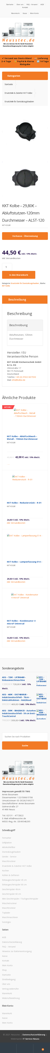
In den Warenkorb (18, 274)
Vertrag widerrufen (10, 988)
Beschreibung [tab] (17, 299)
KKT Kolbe (6, 286)
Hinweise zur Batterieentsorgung (17, 951)
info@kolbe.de (18, 379)
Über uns (20, 4)
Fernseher (6, 837)
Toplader (6, 912)
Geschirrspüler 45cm (11, 889)
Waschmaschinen (10, 917)
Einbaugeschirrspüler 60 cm (14, 884)
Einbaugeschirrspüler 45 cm (14, 880)
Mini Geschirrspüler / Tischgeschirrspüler (20, 898)
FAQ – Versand (32, 4)
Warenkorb (15, 13)
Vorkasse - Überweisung (25, 236)
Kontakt (25, 7)
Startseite (9, 4)
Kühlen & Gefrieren (10, 875)
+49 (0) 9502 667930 (25, 377)
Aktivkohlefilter (8, 847)
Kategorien (13, 75)
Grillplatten (7, 842)
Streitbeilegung (8, 979)
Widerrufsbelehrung (11, 998)
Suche (25, 745)
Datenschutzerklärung (12, 942)
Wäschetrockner (9, 903)
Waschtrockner (9, 861)
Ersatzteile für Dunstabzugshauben (25, 283)
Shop (4, 970)
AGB (42, 4)
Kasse (25, 13)
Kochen (5, 870)
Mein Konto (34, 13)
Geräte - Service (9, 856)
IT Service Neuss (31, 1038)
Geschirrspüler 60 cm (11, 894)
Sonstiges (6, 922)
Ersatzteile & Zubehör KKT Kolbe (17, 866)
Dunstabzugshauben (11, 851)
